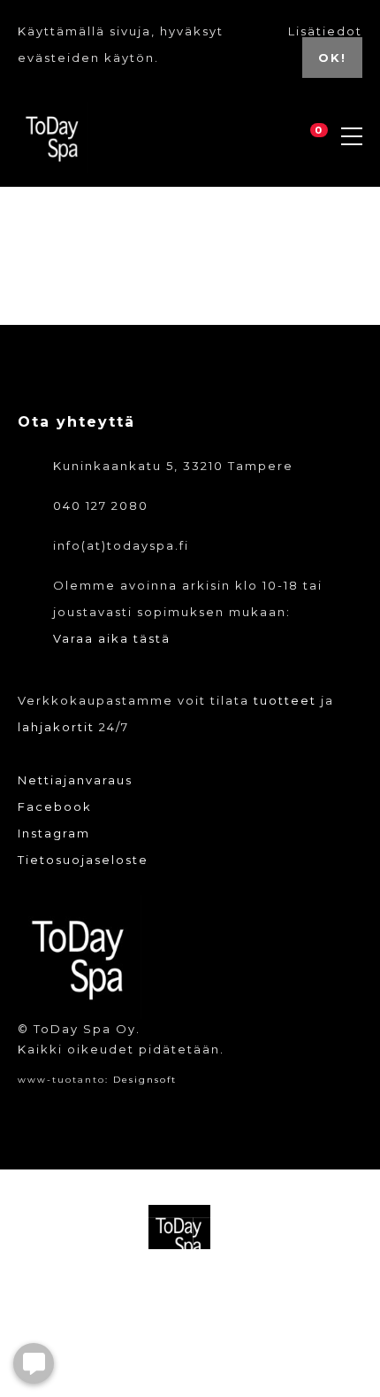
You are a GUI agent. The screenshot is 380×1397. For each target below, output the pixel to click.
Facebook (55, 806)
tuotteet (285, 700)
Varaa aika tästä (112, 638)
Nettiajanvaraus (75, 780)
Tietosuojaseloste (83, 860)
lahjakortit (56, 727)
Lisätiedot (325, 31)
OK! (332, 57)
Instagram (54, 833)
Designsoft (145, 1079)
